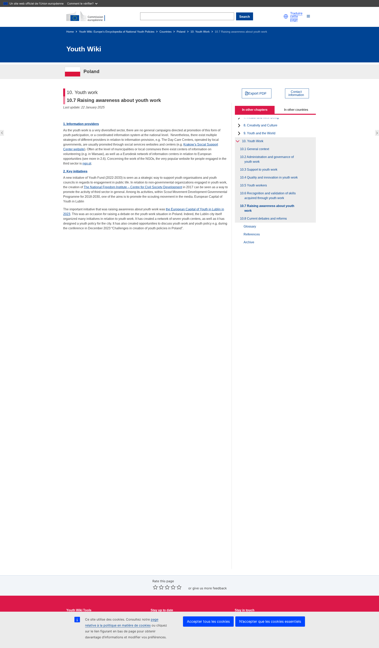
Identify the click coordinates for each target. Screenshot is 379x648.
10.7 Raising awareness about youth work (269, 208)
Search (244, 16)
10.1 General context (256, 149)
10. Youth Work (200, 31)
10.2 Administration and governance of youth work (269, 159)
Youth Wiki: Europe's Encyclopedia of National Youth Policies (116, 31)
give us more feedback (209, 588)
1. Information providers (81, 124)
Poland (181, 31)
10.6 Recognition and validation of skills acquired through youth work (1, 133)
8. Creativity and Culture (260, 125)
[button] (285, 16)
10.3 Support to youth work (260, 169)
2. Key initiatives (75, 171)
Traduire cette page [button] (296, 16)
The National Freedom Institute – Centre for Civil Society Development (133, 187)
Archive (249, 242)
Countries (165, 31)
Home (70, 31)
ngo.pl (87, 163)
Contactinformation (296, 93)
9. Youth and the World (259, 133)
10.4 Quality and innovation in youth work (271, 177)
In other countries (296, 109)
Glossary (250, 226)
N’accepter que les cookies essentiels (270, 621)
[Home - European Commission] (88, 16)
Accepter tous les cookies (208, 621)
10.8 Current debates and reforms (377, 133)
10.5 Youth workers (255, 185)
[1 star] (155, 587)
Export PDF (257, 93)
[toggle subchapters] (239, 125)
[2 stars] (158, 587)
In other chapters (254, 109)
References (252, 234)
